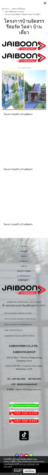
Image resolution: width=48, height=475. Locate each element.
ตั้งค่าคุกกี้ (17, 471)
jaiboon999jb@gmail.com (28, 389)
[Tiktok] (24, 435)
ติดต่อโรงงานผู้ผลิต (24, 271)
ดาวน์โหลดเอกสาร (24, 276)
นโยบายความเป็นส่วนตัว (27, 464)
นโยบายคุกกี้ (8, 466)
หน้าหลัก (24, 246)
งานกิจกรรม (24, 261)
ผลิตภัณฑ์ (24, 251)
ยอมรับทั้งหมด (29, 471)
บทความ (24, 266)
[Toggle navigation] (45, 3)
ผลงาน (24, 256)
